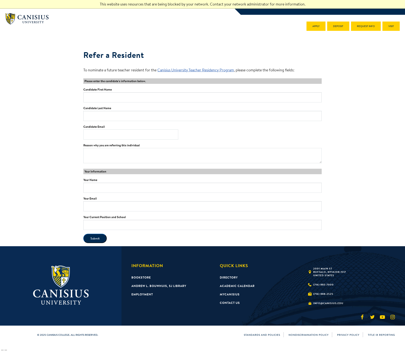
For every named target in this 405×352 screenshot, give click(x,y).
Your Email (90, 198)
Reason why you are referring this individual (111, 145)
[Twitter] (372, 317)
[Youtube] (382, 317)
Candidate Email (94, 127)
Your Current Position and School (104, 217)
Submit (95, 238)
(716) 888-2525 (323, 294)
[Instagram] (392, 317)
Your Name (90, 180)
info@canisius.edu (328, 303)
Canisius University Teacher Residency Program (195, 69)
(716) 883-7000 (323, 284)
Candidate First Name (97, 89)
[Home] (28, 19)
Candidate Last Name (97, 108)
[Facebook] (362, 317)
